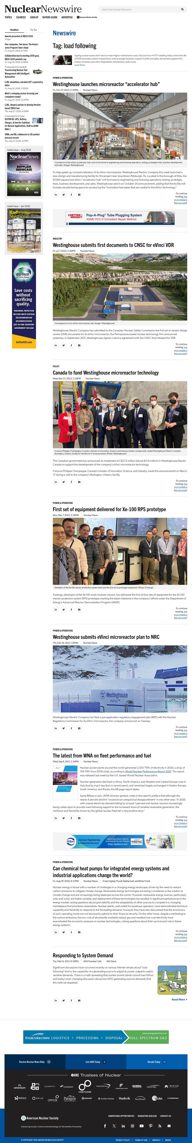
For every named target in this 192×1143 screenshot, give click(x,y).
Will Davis (111, 961)
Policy (56, 366)
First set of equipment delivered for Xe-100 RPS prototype (109, 509)
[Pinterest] (151, 1126)
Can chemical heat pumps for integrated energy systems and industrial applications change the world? (111, 871)
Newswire (64, 32)
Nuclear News (90, 89)
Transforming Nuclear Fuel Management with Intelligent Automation (17, 73)
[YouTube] (142, 1126)
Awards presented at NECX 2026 (19, 36)
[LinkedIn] (123, 1126)
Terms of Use (141, 1140)
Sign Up (34, 17)
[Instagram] (132, 1126)
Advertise (67, 17)
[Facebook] (105, 1126)
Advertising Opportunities (121, 1115)
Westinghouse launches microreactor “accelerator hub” (106, 83)
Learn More (79, 64)
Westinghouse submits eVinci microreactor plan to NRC (106, 636)
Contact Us (165, 1115)
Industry (57, 238)
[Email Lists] (169, 1126)
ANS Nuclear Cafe (92, 961)
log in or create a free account (180, 199)
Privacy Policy (123, 1140)
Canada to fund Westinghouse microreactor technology (106, 372)
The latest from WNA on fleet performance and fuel (102, 755)
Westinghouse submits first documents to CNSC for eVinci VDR (113, 244)
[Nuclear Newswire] (160, 1126)
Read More (178, 999)
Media (168, 1140)
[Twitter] (114, 1126)
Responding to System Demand (83, 955)
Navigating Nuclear (147, 1115)
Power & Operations (63, 77)
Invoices (156, 1140)
